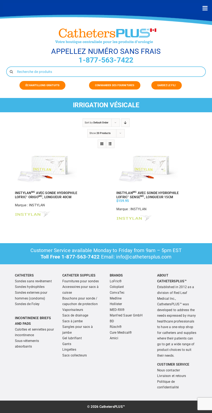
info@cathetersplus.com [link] (143, 257)
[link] (42, 85)
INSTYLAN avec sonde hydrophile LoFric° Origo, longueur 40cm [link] (46, 195)
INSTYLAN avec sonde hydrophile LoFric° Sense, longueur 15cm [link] (147, 195)
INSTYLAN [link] (37, 205)
